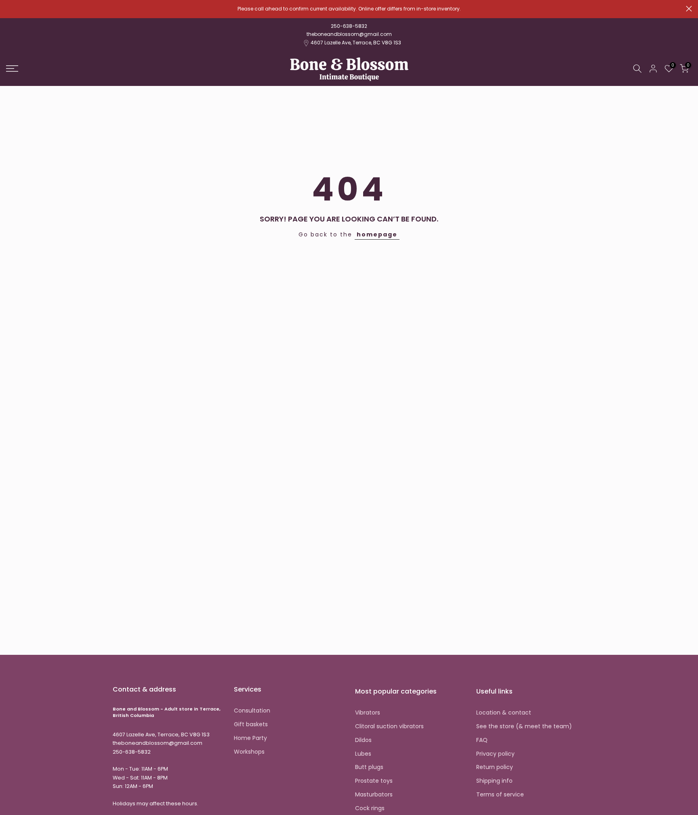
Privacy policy (495, 754)
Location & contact (503, 713)
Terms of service (500, 794)
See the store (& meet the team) (524, 726)
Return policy (494, 767)
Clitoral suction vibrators (389, 726)
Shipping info (494, 781)
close (9, 9)
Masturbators (374, 794)
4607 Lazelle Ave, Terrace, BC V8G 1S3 (356, 42)
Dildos (363, 740)
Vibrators (367, 713)
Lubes (363, 754)
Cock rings (370, 808)
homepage (377, 234)
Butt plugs (369, 767)
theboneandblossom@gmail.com (349, 34)
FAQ (482, 740)
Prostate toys (374, 781)
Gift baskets (251, 724)
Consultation (252, 711)
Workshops (249, 752)
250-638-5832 (349, 26)
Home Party (250, 738)
